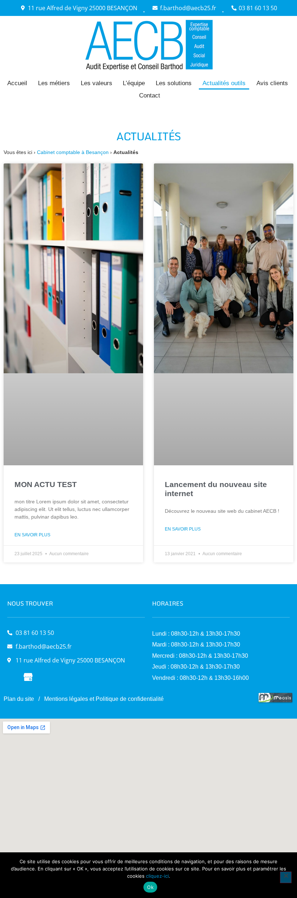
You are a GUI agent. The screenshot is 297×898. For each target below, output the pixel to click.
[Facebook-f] (11, 676)
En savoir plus (32, 534)
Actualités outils (224, 83)
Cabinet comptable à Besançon (73, 152)
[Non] (286, 877)
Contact (149, 95)
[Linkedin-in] (44, 676)
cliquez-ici (157, 876)
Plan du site (19, 699)
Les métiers (54, 83)
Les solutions (174, 83)
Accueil (17, 83)
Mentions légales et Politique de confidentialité (104, 699)
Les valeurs (96, 83)
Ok (150, 887)
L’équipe (134, 83)
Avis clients (272, 83)
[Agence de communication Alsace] (275, 701)
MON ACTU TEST (45, 484)
